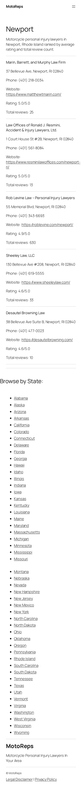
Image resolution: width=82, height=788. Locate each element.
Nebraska (21, 578)
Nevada (20, 584)
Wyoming (21, 732)
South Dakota (25, 672)
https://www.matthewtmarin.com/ (33, 94)
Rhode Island (24, 658)
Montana (21, 571)
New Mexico (24, 605)
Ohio (18, 631)
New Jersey (23, 598)
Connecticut (24, 438)
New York (21, 611)
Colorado (21, 431)
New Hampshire (27, 591)
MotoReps (14, 6)
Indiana (20, 485)
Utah (18, 692)
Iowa (17, 491)
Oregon (20, 645)
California (21, 424)
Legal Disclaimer (19, 779)
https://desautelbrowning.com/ (47, 339)
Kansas (20, 498)
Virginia (20, 705)
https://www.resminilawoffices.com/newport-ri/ (43, 164)
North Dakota (25, 625)
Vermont (21, 698)
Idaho (18, 471)
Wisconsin (22, 725)
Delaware (21, 445)
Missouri (21, 558)
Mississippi (23, 552)
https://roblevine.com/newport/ (47, 224)
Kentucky (21, 505)
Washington (24, 712)
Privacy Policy (46, 779)
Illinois (19, 478)
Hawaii (19, 465)
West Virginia (24, 718)
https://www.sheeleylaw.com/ (45, 282)
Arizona (20, 411)
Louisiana (22, 512)
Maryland (21, 525)
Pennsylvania (25, 651)
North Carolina (26, 618)
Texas (19, 685)
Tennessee (23, 678)
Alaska (19, 404)
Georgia (20, 458)
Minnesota (23, 545)
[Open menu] (73, 6)
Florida (19, 451)
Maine (19, 518)
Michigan (21, 538)
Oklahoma (22, 638)
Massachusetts (27, 532)
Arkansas (21, 418)
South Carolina (26, 665)
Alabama (21, 398)
